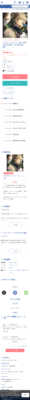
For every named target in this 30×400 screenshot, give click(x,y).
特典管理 (8, 379)
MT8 (4, 325)
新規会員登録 (12, 366)
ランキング (3, 371)
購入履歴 (3, 379)
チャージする (4, 373)
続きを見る (5, 331)
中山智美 (23, 270)
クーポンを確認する (9, 88)
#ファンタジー (15, 308)
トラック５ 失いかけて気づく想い (15, 128)
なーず (4, 337)
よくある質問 (9, 387)
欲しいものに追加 (8, 92)
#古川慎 (15, 303)
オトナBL (14, 360)
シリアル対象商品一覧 (6, 381)
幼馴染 (18, 270)
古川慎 (10, 262)
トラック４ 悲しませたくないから (15, 122)
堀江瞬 (15, 262)
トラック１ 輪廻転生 (11, 103)
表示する (15, 341)
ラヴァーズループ (13, 265)
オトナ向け (9, 360)
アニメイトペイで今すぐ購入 (15, 76)
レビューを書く (15, 350)
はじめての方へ (4, 366)
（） (11, 70)
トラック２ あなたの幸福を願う (15, 109)
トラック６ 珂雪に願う (12, 134)
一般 (8, 371)
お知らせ (3, 387)
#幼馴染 (15, 312)
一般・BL (3, 360)
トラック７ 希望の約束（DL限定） (15, 140)
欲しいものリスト (15, 379)
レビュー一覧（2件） (23, 346)
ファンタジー (12, 270)
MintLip (11, 267)
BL (11, 371)
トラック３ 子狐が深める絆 (13, 116)
